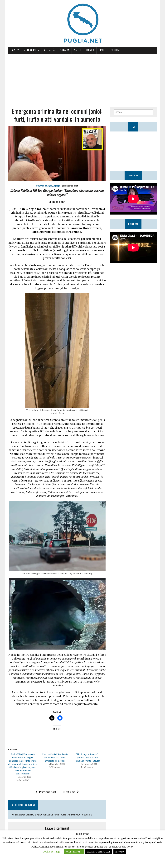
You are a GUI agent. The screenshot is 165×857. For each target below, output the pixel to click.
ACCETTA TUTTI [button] (74, 851)
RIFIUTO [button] (119, 851)
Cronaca (64, 50)
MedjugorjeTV (31, 50)
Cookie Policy (126, 846)
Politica (115, 50)
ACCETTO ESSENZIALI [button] (98, 851)
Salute (77, 50)
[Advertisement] (82, 78)
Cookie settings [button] (51, 851)
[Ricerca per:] (133, 112)
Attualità (49, 50)
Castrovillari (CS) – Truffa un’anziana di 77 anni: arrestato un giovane (55, 757)
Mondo (90, 50)
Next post (69, 792)
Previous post (47, 792)
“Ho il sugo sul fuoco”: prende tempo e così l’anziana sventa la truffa (87, 757)
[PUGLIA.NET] (82, 23)
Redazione (54, 186)
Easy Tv (15, 50)
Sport (102, 50)
